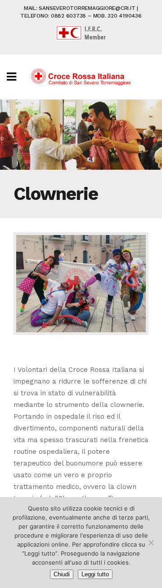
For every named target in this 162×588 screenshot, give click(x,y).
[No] (150, 542)
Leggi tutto (95, 574)
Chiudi (62, 574)
